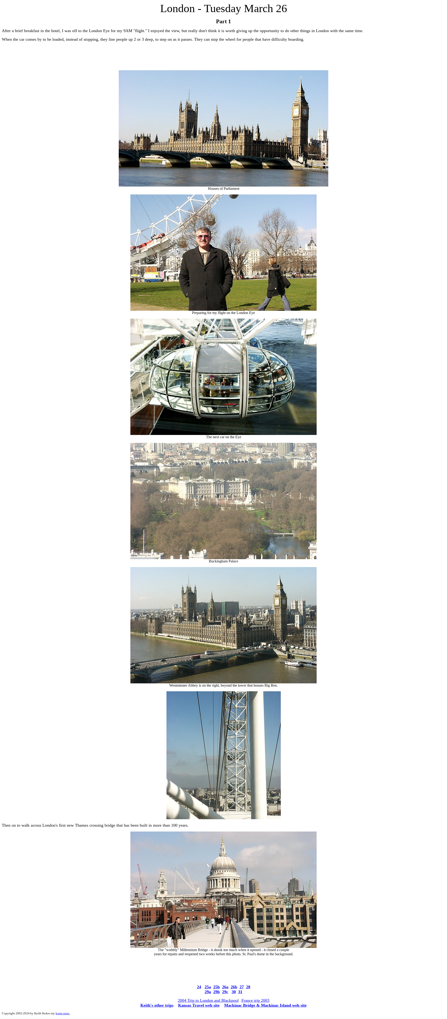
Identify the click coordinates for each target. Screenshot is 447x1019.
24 (199, 987)
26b (234, 987)
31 (240, 991)
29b (216, 991)
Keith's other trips (156, 1005)
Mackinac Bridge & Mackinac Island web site (265, 1005)
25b (216, 987)
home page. (63, 1013)
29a (208, 991)
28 (248, 987)
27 (242, 987)
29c (225, 991)
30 (234, 991)
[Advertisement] (223, 56)
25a (208, 987)
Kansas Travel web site (199, 1005)
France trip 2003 (255, 1000)
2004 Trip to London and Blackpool (208, 1000)
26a (225, 987)
